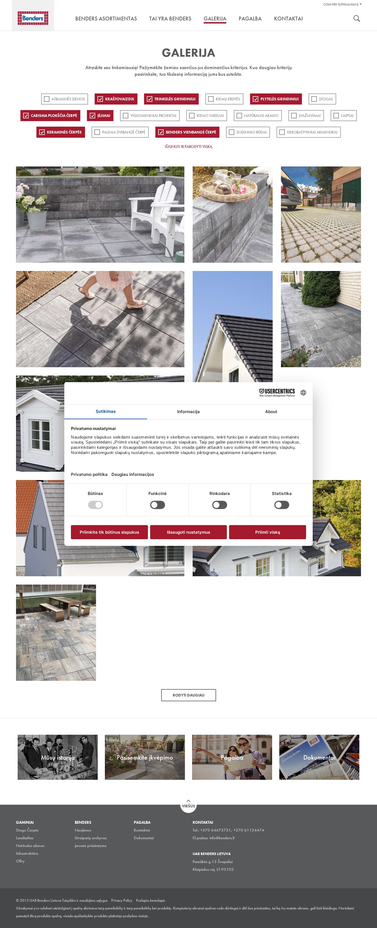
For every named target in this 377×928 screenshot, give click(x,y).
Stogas (326, 99)
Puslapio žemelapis (150, 900)
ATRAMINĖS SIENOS (68, 99)
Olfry (20, 861)
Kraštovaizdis (119, 99)
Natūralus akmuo (261, 115)
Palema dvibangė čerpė (123, 132)
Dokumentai (144, 838)
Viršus (188, 806)
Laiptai (347, 115)
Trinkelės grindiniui (175, 99)
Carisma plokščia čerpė (54, 115)
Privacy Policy (121, 900)
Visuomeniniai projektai (153, 115)
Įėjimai (103, 115)
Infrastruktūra (27, 853)
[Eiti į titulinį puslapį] (33, 18)
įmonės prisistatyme (91, 845)
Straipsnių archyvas (91, 838)
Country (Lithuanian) (341, 4)
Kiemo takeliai (210, 115)
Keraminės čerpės (64, 132)
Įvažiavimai (310, 115)
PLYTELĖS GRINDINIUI (280, 99)
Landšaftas (24, 838)
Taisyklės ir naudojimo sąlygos (85, 900)
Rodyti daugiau (189, 695)
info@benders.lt (222, 838)
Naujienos (83, 830)
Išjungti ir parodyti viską (188, 146)
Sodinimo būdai (252, 132)
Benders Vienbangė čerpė (191, 132)
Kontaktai (142, 830)
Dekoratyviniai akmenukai (312, 132)
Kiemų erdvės (228, 99)
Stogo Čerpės (27, 830)
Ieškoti (357, 19)
